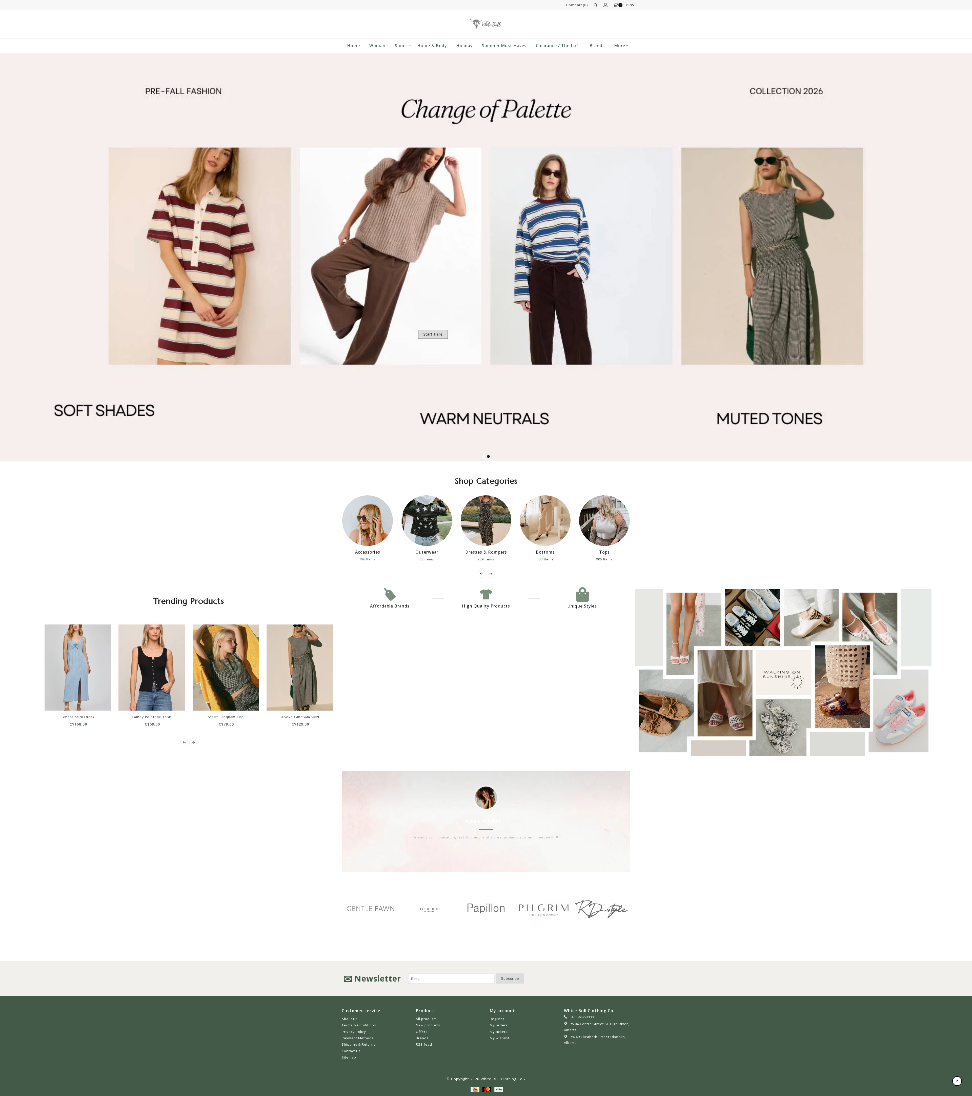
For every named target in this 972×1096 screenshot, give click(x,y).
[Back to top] (957, 1081)
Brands (597, 45)
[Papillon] (428, 908)
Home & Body (432, 45)
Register (497, 1018)
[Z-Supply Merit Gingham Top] (226, 667)
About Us (350, 1018)
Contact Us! (352, 1051)
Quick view (95, 702)
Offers (422, 1031)
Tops (545, 552)
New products (428, 1025)
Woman (377, 45)
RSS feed (424, 1044)
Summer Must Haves (504, 45)
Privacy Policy (354, 1031)
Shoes (401, 45)
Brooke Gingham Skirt (300, 717)
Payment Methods (358, 1038)
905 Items (545, 559)
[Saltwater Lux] (601, 908)
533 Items (486, 559)
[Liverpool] (370, 909)
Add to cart (60, 702)
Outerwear (367, 552)
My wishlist (499, 1038)
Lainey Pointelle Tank (151, 717)
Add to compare (83, 702)
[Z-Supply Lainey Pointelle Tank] (151, 667)
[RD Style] (544, 908)
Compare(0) (577, 5)
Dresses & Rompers (427, 552)
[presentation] (481, 574)
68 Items (367, 559)
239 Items (426, 559)
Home (353, 45)
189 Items (604, 559)
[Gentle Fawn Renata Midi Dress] (78, 667)
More (619, 45)
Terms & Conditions (359, 1025)
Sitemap (349, 1057)
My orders (499, 1025)
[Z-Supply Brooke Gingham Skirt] (300, 667)
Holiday (464, 45)
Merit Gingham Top (226, 717)
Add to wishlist (72, 702)
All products (426, 1018)
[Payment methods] (474, 1089)
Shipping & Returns (359, 1044)
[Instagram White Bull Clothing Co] (626, 978)
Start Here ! (157, 334)
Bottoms (486, 552)
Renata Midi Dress (77, 717)
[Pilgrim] (486, 908)
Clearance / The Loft (558, 45)
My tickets (499, 1031)
